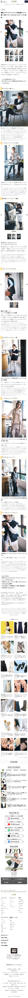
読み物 (11, 929)
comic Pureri (22, 986)
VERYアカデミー (13, 924)
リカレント (12, 927)
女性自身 (4, 986)
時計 (2, 913)
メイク (11, 899)
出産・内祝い (21, 903)
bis (24, 983)
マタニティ (3, 912)
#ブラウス (20, 608)
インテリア (3, 921)
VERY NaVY (4, 942)
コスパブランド (4, 906)
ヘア (10, 903)
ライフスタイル (4, 917)
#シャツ (3, 608)
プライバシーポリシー (15, 972)
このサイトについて (6, 972)
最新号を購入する (6, 879)
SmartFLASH (10, 986)
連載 (10, 920)
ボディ (11, 905)
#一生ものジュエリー (8, 4)
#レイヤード (11, 610)
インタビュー (12, 922)
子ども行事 (21, 908)
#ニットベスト (17, 610)
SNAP (2, 910)
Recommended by (21, 757)
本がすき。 (18, 988)
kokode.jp (7, 990)
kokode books (20, 990)
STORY (14, 983)
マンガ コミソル (11, 988)
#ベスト (24, 608)
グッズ (20, 906)
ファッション (4, 897)
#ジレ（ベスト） (5, 610)
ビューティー (12, 897)
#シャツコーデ (23, 610)
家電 (2, 931)
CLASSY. (7, 983)
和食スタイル (14, 984)
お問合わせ (22, 974)
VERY (11, 983)
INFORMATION (14, 970)
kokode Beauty (13, 990)
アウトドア (3, 922)
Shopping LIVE (4, 940)
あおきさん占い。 (5, 935)
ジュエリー (3, 903)
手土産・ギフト (4, 928)
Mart (19, 983)
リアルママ (21, 912)
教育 (19, 910)
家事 (2, 926)
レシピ (2, 919)
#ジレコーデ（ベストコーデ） (11, 608)
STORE (19, 969)
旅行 (2, 924)
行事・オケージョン (4, 908)
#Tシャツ (14, 4)
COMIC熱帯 (16, 986)
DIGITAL (14, 969)
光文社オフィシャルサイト (14, 976)
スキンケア (12, 901)
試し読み (6, 882)
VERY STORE (4, 937)
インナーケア (12, 906)
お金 (2, 929)
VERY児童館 (21, 899)
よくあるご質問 (15, 974)
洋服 (2, 905)
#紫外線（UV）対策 (19, 4)
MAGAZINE (9, 969)
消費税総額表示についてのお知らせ (14, 964)
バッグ (2, 901)
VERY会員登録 (4, 945)
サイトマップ (23, 972)
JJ (3, 983)
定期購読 (20, 882)
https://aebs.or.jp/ (15, 958)
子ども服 (20, 905)
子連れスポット (21, 901)
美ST (22, 983)
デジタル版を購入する (20, 879)
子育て (19, 897)
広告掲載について (7, 974)
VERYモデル (12, 925)
